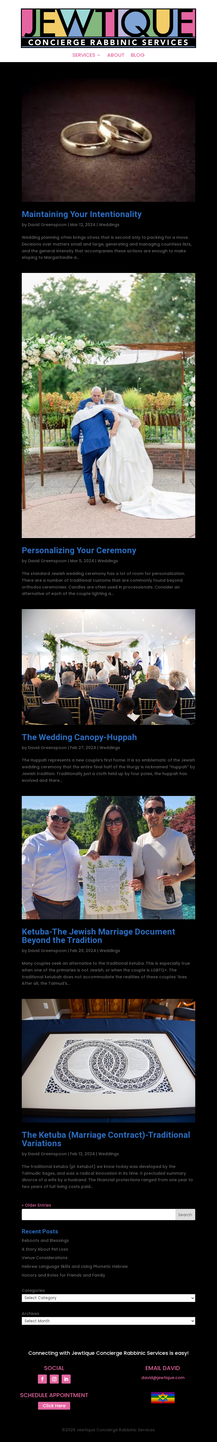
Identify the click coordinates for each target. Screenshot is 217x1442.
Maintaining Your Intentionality (82, 214)
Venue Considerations (45, 1258)
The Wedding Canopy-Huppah (79, 737)
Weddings (109, 224)
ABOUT (116, 55)
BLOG (138, 55)
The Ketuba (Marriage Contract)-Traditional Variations (106, 1139)
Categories (33, 1290)
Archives (30, 1313)
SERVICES (83, 55)
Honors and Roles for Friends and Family (63, 1275)
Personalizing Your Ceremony (79, 550)
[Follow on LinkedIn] (66, 1379)
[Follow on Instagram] (54, 1379)
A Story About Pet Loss (45, 1249)
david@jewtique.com (163, 1377)
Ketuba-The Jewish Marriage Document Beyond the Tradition (98, 936)
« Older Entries (36, 1205)
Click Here (54, 1405)
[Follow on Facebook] (42, 1379)
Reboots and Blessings (45, 1240)
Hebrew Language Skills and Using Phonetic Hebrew (75, 1266)
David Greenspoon (47, 224)
